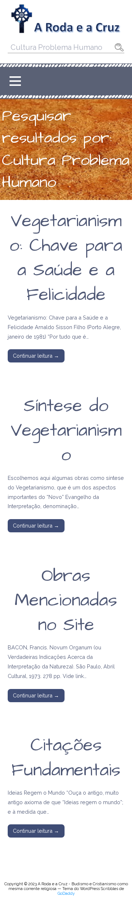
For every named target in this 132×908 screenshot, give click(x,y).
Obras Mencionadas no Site (66, 600)
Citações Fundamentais (66, 757)
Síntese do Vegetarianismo (66, 430)
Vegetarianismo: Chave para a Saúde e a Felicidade (66, 258)
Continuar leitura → (36, 356)
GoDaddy (66, 893)
